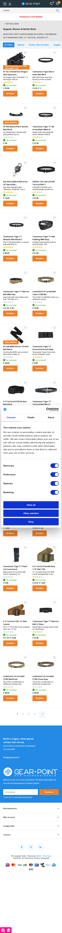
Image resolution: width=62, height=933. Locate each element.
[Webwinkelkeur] (31, 875)
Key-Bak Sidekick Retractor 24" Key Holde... (15, 183)
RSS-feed (47, 856)
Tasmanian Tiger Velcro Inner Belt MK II (43, 73)
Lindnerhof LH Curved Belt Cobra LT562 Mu (44, 293)
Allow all (31, 505)
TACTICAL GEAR (12, 24)
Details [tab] (31, 417)
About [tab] (51, 417)
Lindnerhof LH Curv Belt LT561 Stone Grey (43, 678)
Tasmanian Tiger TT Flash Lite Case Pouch (15, 568)
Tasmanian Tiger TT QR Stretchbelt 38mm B (43, 128)
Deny (31, 521)
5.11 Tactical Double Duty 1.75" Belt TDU (43, 568)
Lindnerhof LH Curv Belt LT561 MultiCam (14, 678)
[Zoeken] (57, 10)
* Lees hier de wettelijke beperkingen (17, 797)
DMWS (39, 856)
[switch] (54, 474)
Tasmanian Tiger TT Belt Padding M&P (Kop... (43, 238)
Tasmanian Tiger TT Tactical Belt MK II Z (41, 403)
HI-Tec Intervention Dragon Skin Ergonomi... (15, 73)
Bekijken (10, 93)
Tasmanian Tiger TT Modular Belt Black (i (12, 238)
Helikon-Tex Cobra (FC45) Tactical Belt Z (43, 183)
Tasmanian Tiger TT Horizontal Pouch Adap (42, 348)
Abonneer (49, 792)
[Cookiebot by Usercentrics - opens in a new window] (46, 409)
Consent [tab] (11, 417)
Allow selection (31, 513)
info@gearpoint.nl (11, 757)
